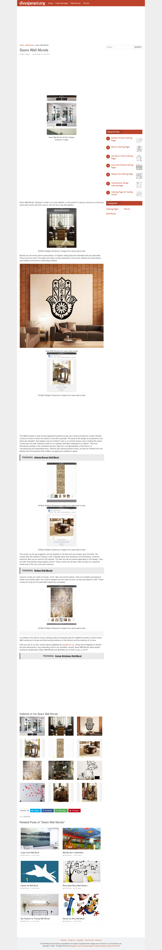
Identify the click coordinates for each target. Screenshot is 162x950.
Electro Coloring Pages (120, 147)
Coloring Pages (62, 3)
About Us (98, 940)
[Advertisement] (81, 26)
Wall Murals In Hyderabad (73, 852)
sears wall (27, 817)
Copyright (80, 940)
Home (50, 3)
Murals (86, 3)
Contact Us (71, 940)
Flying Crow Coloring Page (122, 174)
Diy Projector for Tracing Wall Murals (35, 918)
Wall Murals (76, 3)
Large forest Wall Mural (30, 852)
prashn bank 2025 (113, 946)
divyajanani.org (32, 3)
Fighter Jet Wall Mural (29, 885)
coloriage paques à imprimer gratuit (94, 946)
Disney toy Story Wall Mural (74, 918)
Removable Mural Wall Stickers (75, 885)
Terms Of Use (89, 940)
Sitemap (63, 940)
